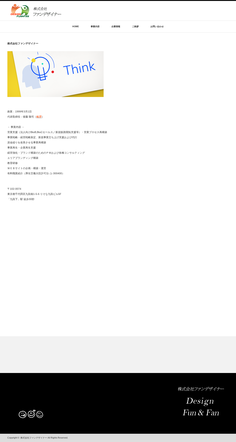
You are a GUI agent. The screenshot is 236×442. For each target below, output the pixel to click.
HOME (75, 26)
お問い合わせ (157, 26)
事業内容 (95, 26)
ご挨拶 (135, 26)
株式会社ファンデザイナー (33, 437)
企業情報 (115, 26)
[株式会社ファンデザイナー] (35, 16)
